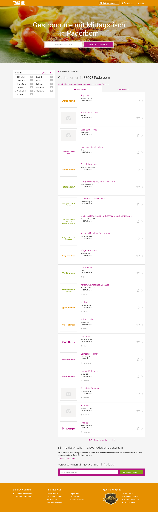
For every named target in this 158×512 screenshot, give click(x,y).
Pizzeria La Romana (90, 388)
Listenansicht (81, 89)
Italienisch (39, 84)
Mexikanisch (21, 91)
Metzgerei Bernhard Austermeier (95, 233)
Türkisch (20, 94)
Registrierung (52, 499)
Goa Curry (85, 336)
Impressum (74, 493)
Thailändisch (40, 91)
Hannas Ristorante (89, 371)
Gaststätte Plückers (90, 354)
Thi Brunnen (86, 267)
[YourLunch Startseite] (19, 3)
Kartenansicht (123, 89)
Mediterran (40, 87)
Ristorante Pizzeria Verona (93, 198)
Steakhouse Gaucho (90, 112)
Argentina (85, 95)
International (21, 84)
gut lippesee (86, 302)
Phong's (84, 423)
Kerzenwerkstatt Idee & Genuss (95, 285)
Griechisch (21, 80)
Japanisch (21, 87)
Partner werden (52, 493)
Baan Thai (85, 405)
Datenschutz (75, 496)
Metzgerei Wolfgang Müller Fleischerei (98, 181)
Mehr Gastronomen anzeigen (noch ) (101, 440)
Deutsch (39, 77)
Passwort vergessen (54, 502)
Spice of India (87, 319)
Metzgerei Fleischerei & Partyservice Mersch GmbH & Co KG (107, 216)
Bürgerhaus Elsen (89, 250)
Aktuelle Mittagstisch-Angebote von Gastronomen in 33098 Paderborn (83, 84)
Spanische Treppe (89, 130)
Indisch (38, 80)
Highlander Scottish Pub (92, 147)
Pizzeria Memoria (89, 164)
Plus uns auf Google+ (23, 496)
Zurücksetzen (48, 73)
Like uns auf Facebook (24, 493)
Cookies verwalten (77, 499)
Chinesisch (21, 77)
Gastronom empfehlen (66, 458)
